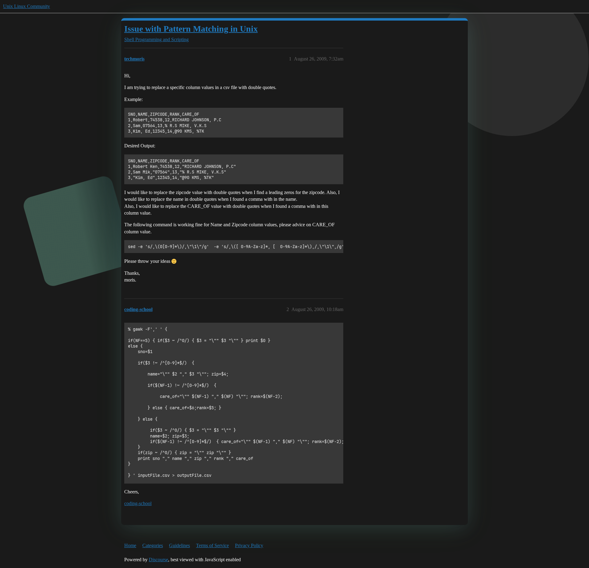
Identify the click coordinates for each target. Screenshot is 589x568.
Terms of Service (212, 545)
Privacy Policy (249, 545)
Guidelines (179, 545)
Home (130, 545)
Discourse (158, 559)
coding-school (138, 503)
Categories (152, 545)
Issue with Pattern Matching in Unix (191, 28)
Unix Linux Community (26, 6)
